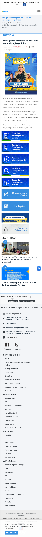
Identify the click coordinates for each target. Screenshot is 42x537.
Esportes (8, 480)
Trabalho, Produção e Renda (15, 494)
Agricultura (9, 472)
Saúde (7, 491)
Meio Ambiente (10, 487)
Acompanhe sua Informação (15, 387)
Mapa (7, 439)
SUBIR (32, 301)
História (8, 435)
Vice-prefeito (10, 506)
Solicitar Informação (12, 383)
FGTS (7, 358)
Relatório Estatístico (12, 380)
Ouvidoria (13, 2)
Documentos (10, 398)
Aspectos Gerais (11, 450)
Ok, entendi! (11, 532)
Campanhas (9, 420)
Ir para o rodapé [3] (7, 299)
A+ (35, 2)
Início (4, 23)
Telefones (6, 2)
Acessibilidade (21, 2)
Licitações (9, 372)
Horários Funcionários (13, 406)
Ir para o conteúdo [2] (23, 297)
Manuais (8, 409)
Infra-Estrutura (10, 483)
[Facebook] (17, 4)
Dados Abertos (10, 391)
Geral (18, 23)
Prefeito (8, 502)
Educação (8, 476)
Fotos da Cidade (11, 446)
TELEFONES (13, 301)
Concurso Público (11, 417)
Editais (7, 402)
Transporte (9, 498)
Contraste (29, 2)
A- (38, 2)
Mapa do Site (12, 337)
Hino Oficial (9, 443)
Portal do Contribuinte (13, 428)
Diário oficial (9, 424)
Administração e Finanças (14, 465)
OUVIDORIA (23, 301)
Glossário (8, 376)
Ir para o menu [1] (7, 297)
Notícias (11, 23)
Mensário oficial (11, 413)
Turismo (8, 468)
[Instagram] (20, 4)
